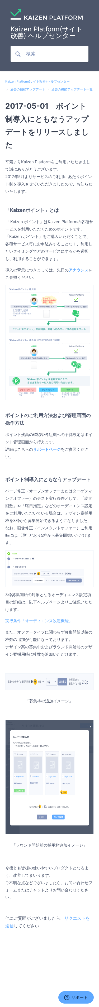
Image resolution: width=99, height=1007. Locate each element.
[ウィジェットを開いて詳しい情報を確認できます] (76, 997)
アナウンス (78, 269)
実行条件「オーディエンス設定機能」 (39, 620)
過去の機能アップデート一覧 (72, 89)
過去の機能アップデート (27, 89)
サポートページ (47, 449)
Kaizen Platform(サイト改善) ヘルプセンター (37, 81)
